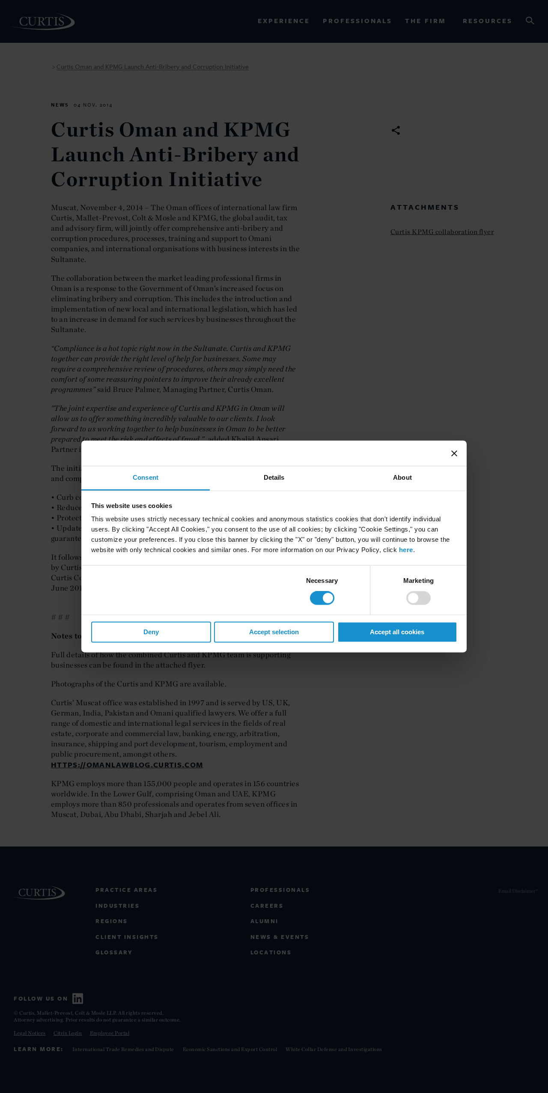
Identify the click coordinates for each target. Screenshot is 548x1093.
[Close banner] (454, 453)
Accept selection (274, 632)
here (406, 549)
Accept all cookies (397, 632)
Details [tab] (274, 477)
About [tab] (402, 477)
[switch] (418, 598)
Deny (151, 632)
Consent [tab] (145, 477)
